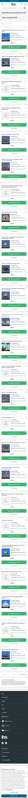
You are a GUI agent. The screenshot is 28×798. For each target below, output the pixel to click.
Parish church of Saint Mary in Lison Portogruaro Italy (10, 468)
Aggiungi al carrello (15, 47)
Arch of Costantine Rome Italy (9, 392)
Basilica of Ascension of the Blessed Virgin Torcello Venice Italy (12, 160)
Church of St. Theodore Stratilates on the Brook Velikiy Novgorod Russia (12, 186)
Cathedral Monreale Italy (8, 417)
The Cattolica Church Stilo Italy (9, 212)
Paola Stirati (14, 136)
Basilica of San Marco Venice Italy (10, 134)
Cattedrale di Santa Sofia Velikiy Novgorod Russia (12, 597)
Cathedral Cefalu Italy (7, 520)
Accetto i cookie (14, 795)
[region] (14, 781)
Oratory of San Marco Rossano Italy (11, 263)
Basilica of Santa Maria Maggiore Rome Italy (13, 56)
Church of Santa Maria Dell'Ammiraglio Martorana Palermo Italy (11, 366)
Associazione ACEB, (14, 35)
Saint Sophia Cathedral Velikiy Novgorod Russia (12, 82)
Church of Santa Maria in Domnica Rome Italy (13, 442)
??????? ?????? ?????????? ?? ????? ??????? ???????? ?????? (12, 315)
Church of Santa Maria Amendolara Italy (12, 341)
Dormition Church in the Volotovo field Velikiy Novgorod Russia (13, 289)
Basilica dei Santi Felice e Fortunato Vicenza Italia (13, 30)
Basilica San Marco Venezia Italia (10, 649)
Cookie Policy (10, 789)
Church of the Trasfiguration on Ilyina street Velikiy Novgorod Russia (13, 237)
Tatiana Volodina (15, 85)
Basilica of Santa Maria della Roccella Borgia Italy (13, 623)
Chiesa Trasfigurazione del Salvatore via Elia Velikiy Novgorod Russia (13, 546)
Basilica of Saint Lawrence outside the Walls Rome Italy (13, 494)
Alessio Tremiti (14, 33)
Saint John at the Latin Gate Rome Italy (11, 571)
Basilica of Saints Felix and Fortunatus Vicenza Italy (11, 108)
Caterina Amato (15, 58)
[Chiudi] (26, 767)
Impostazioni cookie (14, 792)
